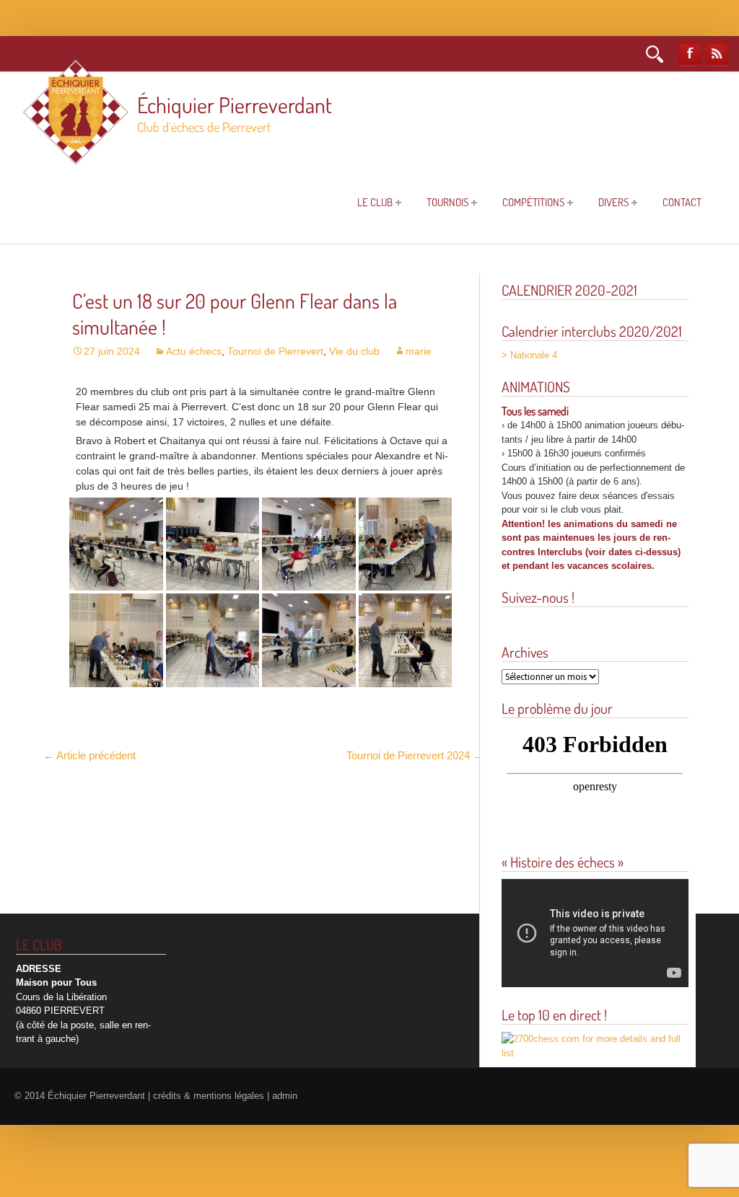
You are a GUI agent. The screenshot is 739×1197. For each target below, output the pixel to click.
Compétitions (533, 202)
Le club (375, 202)
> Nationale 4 (529, 355)
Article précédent (89, 755)
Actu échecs (194, 351)
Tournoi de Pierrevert (275, 351)
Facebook (689, 53)
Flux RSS (716, 53)
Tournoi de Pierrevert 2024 (415, 755)
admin (284, 1096)
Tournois (447, 202)
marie (419, 351)
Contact (682, 202)
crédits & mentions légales (208, 1096)
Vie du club (354, 351)
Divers (613, 202)
